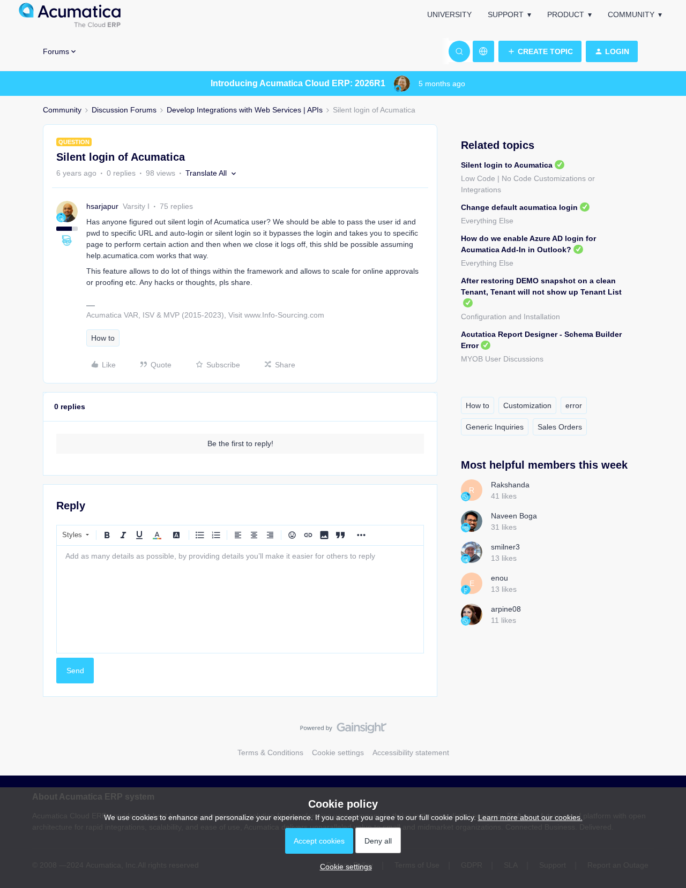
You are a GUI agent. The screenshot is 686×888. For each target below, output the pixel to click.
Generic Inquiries (495, 427)
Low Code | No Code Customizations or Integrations (528, 184)
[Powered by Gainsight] (343, 731)
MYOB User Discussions (502, 359)
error (573, 405)
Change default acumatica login (519, 207)
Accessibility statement (410, 752)
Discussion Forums (124, 110)
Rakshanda (510, 484)
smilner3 (505, 547)
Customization (527, 405)
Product (565, 14)
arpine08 (506, 609)
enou (499, 578)
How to (103, 338)
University (449, 14)
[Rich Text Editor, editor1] (240, 599)
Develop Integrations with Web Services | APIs (245, 110)
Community (631, 14)
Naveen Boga (514, 515)
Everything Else (487, 220)
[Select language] (483, 51)
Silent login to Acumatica (507, 165)
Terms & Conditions (270, 752)
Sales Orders (560, 427)
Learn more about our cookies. (530, 817)
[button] (539, 51)
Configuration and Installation (510, 316)
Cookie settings (338, 752)
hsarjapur (102, 206)
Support (506, 14)
